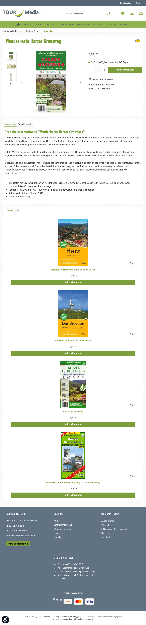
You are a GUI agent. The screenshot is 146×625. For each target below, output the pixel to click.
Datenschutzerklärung (64, 525)
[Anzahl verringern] (91, 70)
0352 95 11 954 (15, 525)
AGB (56, 521)
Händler (138, 3)
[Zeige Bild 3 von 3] (55, 109)
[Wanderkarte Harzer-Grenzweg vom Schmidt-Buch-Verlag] (51, 82)
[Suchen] (108, 13)
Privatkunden (125, 3)
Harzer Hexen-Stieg (73, 411)
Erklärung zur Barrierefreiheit (114, 529)
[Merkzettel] (123, 13)
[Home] (18, 24)
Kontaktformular (28, 535)
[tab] (10, 124)
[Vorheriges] (21, 81)
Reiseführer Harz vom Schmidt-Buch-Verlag (73, 269)
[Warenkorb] (140, 13)
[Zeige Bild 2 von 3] (51, 109)
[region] (44, 82)
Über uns (105, 533)
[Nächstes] (80, 81)
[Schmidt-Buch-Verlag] (137, 40)
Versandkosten (66, 616)
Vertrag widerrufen (18, 543)
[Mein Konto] (132, 13)
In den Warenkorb (125, 69)
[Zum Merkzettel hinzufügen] (132, 263)
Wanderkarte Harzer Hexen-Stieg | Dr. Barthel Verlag (73, 482)
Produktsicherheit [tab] (26, 124)
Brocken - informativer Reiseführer (73, 340)
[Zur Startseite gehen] (20, 13)
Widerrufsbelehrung (62, 529)
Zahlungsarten (107, 521)
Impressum (59, 533)
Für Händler (106, 537)
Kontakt (57, 537)
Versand (105, 525)
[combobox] (74, 13)
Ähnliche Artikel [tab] (12, 210)
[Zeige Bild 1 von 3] (46, 109)
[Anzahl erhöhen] (104, 70)
